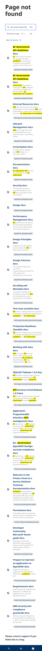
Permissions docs (22, 510)
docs (21, 50)
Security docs (20, 185)
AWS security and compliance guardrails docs (22, 609)
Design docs (19, 205)
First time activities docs (26, 308)
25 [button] (22, 34)
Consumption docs (23, 146)
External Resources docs (26, 104)
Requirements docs (23, 586)
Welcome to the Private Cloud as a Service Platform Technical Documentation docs (24, 481)
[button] (9, 648)
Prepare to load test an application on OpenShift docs (23, 563)
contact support (21, 636)
